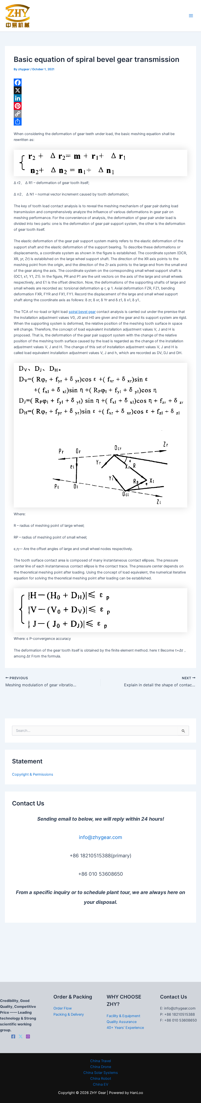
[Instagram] (28, 1036)
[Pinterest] (100, 106)
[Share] (100, 122)
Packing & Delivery (68, 1014)
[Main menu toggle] (191, 16)
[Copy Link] (100, 114)
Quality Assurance (122, 1022)
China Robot (100, 1078)
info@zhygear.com (100, 837)
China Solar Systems (100, 1072)
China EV (100, 1084)
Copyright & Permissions (32, 774)
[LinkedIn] (100, 98)
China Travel (100, 1061)
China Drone (100, 1067)
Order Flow (62, 1008)
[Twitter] (20, 1036)
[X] (100, 90)
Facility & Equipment (123, 1016)
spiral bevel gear (82, 312)
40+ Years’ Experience (125, 1027)
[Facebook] (100, 82)
